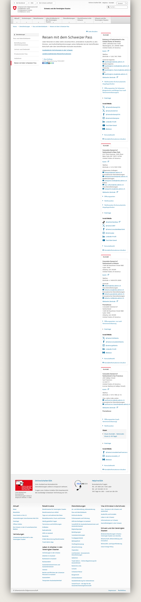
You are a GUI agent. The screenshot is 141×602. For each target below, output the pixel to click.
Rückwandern (46, 561)
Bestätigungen (76, 532)
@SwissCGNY (110, 226)
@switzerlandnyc (112, 222)
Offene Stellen (17, 524)
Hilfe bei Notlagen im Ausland (81, 521)
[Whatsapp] (51, 63)
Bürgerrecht (75, 575)
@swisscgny (110, 233)
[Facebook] (43, 63)
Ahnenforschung (77, 547)
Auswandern (46, 577)
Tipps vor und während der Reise (52, 515)
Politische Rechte (77, 515)
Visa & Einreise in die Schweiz (84, 19)
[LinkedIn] (47, 63)
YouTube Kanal (111, 125)
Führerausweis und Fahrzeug (81, 518)
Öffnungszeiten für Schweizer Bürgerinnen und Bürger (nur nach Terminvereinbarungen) (114, 90)
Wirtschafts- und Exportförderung (111, 543)
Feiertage (107, 98)
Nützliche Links (76, 566)
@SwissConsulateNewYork (115, 229)
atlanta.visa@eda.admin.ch (114, 290)
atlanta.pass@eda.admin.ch (114, 294)
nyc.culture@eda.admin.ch (114, 185)
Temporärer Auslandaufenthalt (52, 580)
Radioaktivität (46, 530)
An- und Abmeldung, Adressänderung (83, 509)
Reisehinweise (38, 18)
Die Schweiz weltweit (46, 3)
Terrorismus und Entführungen (52, 524)
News (14, 509)
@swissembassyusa (112, 118)
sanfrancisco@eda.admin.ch (115, 400)
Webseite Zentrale (109, 77)
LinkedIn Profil (111, 122)
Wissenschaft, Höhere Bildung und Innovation (111, 540)
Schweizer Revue (77, 572)
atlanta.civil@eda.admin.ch (114, 298)
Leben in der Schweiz (107, 517)
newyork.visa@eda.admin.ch (115, 189)
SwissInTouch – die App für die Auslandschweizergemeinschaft (81, 584)
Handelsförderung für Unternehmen (83, 581)
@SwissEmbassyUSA (113, 107)
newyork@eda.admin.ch (113, 172)
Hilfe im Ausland (47, 533)
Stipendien (75, 550)
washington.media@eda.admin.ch (117, 66)
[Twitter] (45, 63)
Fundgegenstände (77, 538)
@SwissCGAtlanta (112, 338)
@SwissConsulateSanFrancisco (116, 452)
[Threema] (49, 63)
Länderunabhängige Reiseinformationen (56, 54)
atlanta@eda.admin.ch (113, 286)
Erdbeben (45, 527)
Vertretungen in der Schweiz (51, 553)
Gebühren (75, 558)
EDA (32, 3)
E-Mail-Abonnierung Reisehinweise (53, 539)
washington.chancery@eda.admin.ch (118, 70)
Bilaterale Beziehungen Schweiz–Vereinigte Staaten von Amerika (111, 535)
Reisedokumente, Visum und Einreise (53, 518)
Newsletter (16, 512)
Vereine (44, 569)
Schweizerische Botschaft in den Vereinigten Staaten (23, 538)
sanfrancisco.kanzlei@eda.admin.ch (117, 404)
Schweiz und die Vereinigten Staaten (101, 19)
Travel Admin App (47, 542)
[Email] (53, 63)
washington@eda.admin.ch (114, 62)
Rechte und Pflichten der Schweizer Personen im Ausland (53, 573)
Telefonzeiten (109, 201)
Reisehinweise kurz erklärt (50, 512)
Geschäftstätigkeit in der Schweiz (111, 523)
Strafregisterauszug (78, 544)
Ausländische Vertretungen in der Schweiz (57, 50)
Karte (104, 51)
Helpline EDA (97, 481)
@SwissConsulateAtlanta (115, 342)
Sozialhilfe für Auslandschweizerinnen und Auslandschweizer (85, 525)
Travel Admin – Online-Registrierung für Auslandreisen (84, 562)
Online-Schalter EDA (43, 481)
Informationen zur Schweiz (109, 520)
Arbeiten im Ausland (48, 556)
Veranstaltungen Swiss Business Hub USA (25, 518)
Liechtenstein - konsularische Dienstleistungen (80, 554)
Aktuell (16, 18)
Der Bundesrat (20, 3)
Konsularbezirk (109, 135)
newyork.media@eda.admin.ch (116, 181)
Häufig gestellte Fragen (49, 521)
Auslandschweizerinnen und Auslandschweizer (51, 565)
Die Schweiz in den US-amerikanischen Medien (25, 528)
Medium (109, 129)
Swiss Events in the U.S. (20, 515)
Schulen (74, 569)
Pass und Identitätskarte (40, 26)
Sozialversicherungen (78, 535)
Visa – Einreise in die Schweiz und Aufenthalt (111, 510)
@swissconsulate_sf (113, 456)
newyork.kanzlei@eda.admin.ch (116, 176)
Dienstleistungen (69, 18)
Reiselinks (45, 536)
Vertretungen (26, 18)
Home (15, 26)
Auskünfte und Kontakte (108, 514)
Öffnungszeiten (109, 196)
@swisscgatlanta (111, 345)
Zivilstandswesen (77, 578)
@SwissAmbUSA (112, 111)
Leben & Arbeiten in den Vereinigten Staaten (52, 20)
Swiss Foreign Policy (107, 546)
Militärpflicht (76, 541)
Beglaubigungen (77, 529)
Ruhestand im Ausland (49, 559)
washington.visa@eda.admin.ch (116, 74)
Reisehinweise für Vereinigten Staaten (54, 509)
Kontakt (105, 35)
